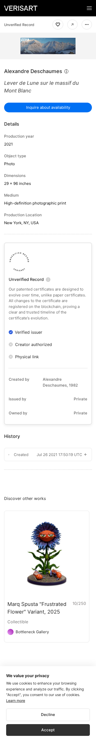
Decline (48, 714)
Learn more (15, 700)
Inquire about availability (48, 107)
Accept (48, 729)
